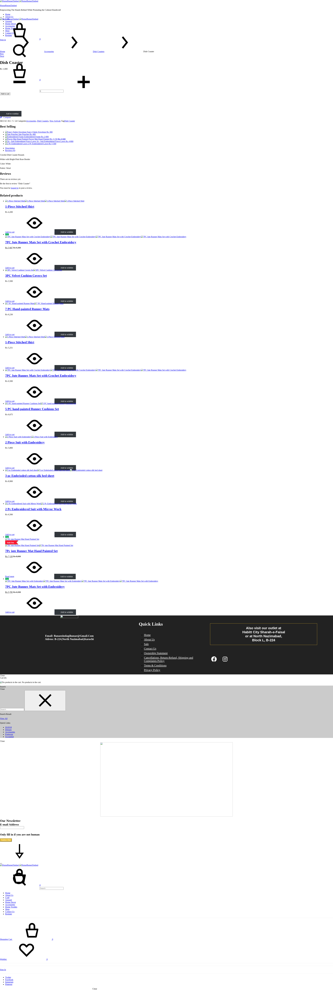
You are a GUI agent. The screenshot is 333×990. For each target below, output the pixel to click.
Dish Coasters (98, 51)
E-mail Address (9, 824)
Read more (9, 576)
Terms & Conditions (155, 665)
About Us (9, 17)
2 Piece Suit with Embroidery (25, 442)
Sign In (3, 970)
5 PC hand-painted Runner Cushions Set (32, 409)
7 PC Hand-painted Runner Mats (27, 309)
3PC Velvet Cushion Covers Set (26, 275)
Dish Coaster (69, 121)
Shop (7, 909)
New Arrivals (55, 121)
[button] (5, 117)
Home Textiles (11, 907)
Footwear (9, 734)
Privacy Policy (152, 670)
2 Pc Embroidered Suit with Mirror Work (33, 509)
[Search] (32, 888)
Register (8, 914)
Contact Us (150, 648)
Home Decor (10, 902)
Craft (7, 897)
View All (3, 718)
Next (2, 56)
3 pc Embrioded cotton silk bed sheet (29, 475)
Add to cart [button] (9, 232)
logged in (14, 188)
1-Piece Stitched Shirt (19, 206)
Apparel (8, 900)
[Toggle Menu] (1, 17)
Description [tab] (10, 148)
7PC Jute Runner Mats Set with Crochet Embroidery (40, 242)
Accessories (49, 51)
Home (7, 14)
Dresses (8, 730)
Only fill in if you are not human (20, 834)
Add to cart (5, 94)
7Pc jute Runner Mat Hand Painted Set (31, 551)
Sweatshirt (9, 737)
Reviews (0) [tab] (10, 150)
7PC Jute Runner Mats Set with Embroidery (35, 586)
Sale (146, 644)
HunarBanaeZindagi (8, 5)
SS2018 (8, 727)
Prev (2, 54)
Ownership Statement (156, 653)
